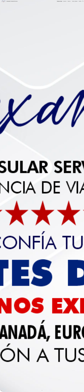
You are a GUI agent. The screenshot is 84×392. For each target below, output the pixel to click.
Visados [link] (69, 1)
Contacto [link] (80, 1)
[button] (83, 1)
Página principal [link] (59, 1)
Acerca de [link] (64, 1)
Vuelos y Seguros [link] (75, 1)
